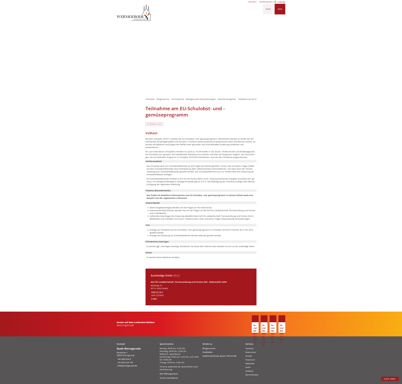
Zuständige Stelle (154, 124)
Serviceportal (178, 99)
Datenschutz (250, 352)
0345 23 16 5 (157, 292)
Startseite (150, 99)
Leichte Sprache (266, 2)
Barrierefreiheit (251, 375)
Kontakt (248, 356)
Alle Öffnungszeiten (169, 374)
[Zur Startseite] (135, 13)
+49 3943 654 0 (124, 359)
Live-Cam (252, 2)
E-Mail (154, 298)
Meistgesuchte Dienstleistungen (201, 99)
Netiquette (249, 363)
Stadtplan (249, 371)
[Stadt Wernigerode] (137, 357)
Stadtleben (208, 352)
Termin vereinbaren (169, 378)
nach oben (390, 378)
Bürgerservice (163, 99)
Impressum (250, 360)
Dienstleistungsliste (227, 99)
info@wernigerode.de (127, 365)
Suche (248, 367)
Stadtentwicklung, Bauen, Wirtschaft (219, 356)
